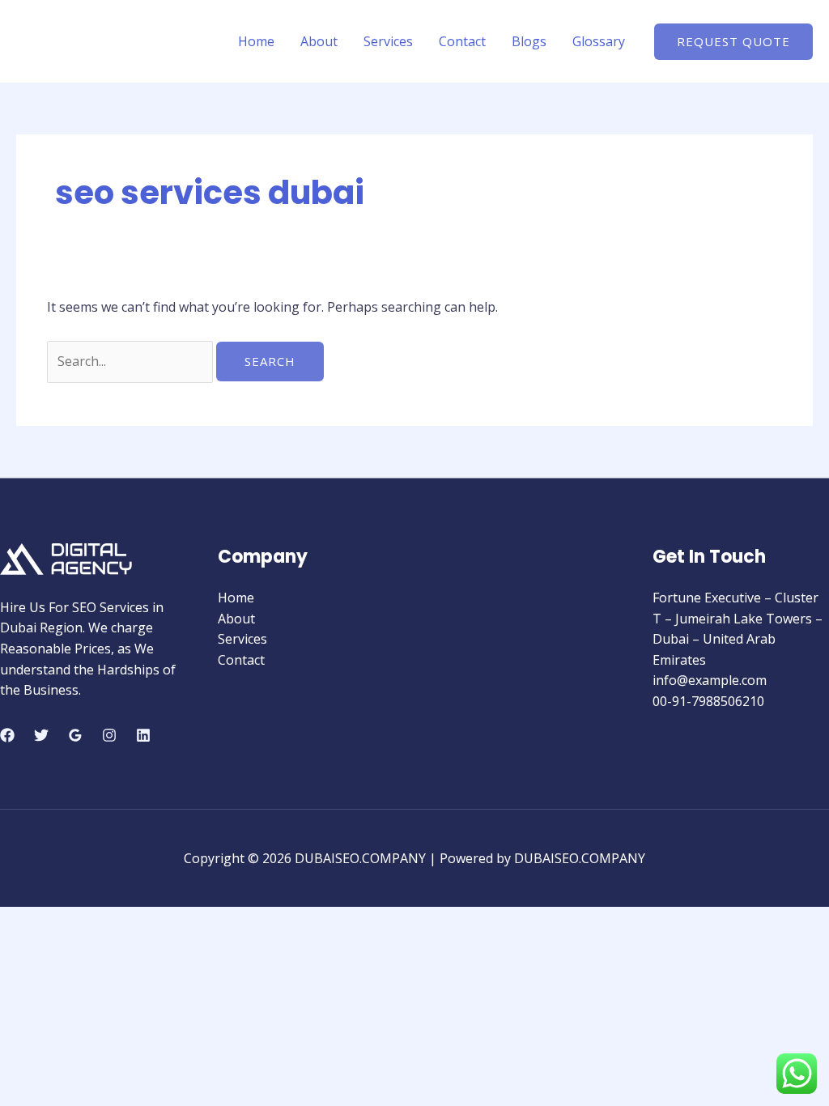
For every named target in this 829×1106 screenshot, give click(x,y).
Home (256, 41)
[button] (733, 41)
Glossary (598, 41)
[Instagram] (109, 735)
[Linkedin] (143, 735)
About (319, 41)
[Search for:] (131, 361)
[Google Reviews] (75, 735)
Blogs (529, 41)
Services (388, 41)
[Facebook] (7, 735)
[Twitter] (41, 735)
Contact (462, 41)
